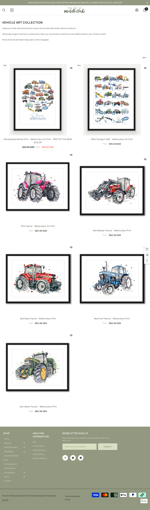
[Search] (4, 10)
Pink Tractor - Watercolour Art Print (38, 226)
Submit (108, 446)
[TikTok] (80, 458)
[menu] (12, 10)
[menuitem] (15, 439)
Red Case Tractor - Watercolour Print (38, 318)
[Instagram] (73, 458)
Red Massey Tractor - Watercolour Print (112, 230)
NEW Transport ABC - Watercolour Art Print (112, 139)
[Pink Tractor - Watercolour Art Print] (38, 186)
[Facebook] (65, 458)
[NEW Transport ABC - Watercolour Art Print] (112, 99)
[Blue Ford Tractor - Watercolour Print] (112, 279)
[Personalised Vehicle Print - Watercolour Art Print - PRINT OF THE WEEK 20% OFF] (38, 99)
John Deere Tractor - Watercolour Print (38, 406)
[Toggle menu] (24, 443)
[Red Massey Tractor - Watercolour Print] (112, 191)
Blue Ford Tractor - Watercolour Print (112, 318)
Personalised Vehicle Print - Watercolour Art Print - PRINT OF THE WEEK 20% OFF (38, 141)
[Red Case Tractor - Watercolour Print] (38, 279)
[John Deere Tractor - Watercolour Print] (38, 367)
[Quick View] (71, 68)
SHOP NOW (117, 2)
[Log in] (137, 10)
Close (147, 3)
